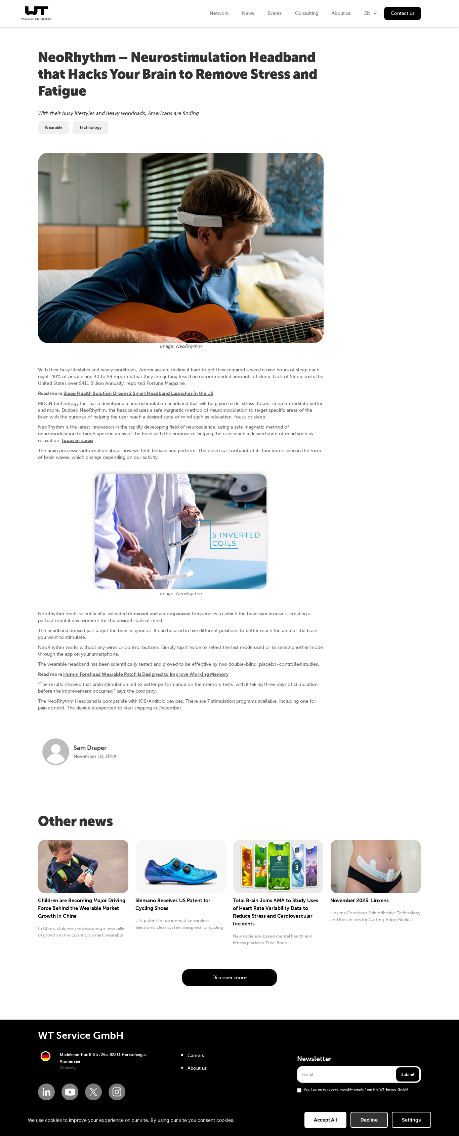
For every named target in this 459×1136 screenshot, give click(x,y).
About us (341, 13)
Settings (411, 1120)
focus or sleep (77, 440)
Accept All (325, 1120)
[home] (36, 13)
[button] (371, 13)
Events (274, 13)
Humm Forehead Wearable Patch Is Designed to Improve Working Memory (145, 674)
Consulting (306, 13)
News (248, 13)
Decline (369, 1120)
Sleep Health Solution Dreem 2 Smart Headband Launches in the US (138, 393)
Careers (195, 1055)
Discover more (229, 978)
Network (219, 13)
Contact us (402, 13)
